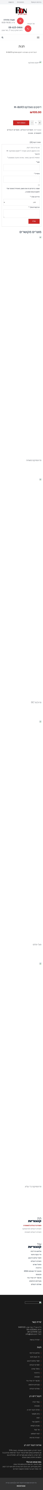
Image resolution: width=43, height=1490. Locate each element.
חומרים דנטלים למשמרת (32, 1225)
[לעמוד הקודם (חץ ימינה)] (4, 745)
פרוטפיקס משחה (33, 460)
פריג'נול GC (36, 702)
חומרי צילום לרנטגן (34, 1258)
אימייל (37, 174)
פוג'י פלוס (37, 944)
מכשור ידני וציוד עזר (34, 1278)
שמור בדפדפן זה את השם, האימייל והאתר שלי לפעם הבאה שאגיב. (23, 190)
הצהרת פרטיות (35, 1438)
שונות (30, 133)
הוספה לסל (21, 123)
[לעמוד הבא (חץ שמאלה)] (39, 745)
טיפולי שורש (37, 1264)
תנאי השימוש (35, 1434)
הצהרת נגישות (35, 1340)
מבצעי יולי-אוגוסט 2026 (32, 1271)
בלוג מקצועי (36, 1414)
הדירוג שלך (35, 197)
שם (38, 162)
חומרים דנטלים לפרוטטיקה (31, 1229)
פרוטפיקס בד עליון (33, 1186)
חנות (38, 1418)
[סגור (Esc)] (7, 2)
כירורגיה (38, 1268)
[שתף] (12, 2)
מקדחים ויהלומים (35, 1281)
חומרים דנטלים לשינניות (33, 1232)
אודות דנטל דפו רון (33, 1410)
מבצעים (38, 1274)
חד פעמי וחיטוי (36, 1255)
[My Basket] (31, 20)
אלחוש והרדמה (36, 1251)
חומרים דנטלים (27, 130)
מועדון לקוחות (35, 1426)
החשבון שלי (36, 1422)
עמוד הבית (36, 1402)
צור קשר (37, 1430)
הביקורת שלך (34, 207)
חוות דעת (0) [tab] (35, 142)
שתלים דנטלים (36, 1284)
